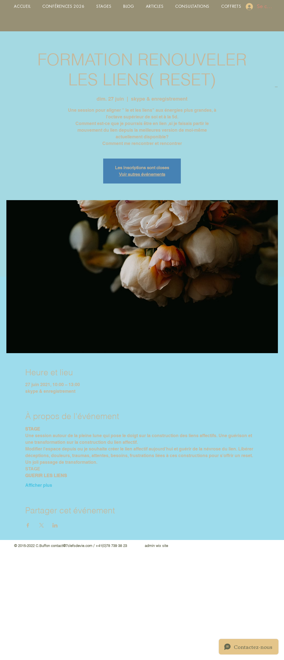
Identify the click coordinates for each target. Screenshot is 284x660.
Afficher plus (38, 485)
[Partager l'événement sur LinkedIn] (55, 525)
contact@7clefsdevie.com (71, 545)
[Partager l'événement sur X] (41, 525)
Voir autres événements (142, 174)
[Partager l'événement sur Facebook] (28, 525)
